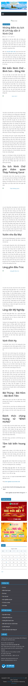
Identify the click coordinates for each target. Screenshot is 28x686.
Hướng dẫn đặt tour (7, 617)
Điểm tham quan (6, 24)
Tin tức (4, 587)
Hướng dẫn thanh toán (8, 620)
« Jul (2, 571)
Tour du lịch (5, 596)
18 (6, 562)
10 (2, 559)
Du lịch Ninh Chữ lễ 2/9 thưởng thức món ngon (14, 488)
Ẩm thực (4, 593)
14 (17, 559)
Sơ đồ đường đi (6, 626)
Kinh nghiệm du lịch (7, 599)
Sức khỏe (4, 605)
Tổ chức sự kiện (6, 602)
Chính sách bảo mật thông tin (9, 629)
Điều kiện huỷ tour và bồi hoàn (10, 623)
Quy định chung (6, 614)
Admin (13, 36)
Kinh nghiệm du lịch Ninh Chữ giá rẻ (15, 492)
